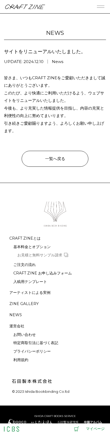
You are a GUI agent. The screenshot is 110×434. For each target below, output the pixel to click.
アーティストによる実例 (29, 292)
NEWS (15, 315)
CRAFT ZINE (25, 7)
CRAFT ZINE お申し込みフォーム (42, 273)
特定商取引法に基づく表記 (35, 343)
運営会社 (16, 326)
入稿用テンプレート (30, 281)
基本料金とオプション (32, 247)
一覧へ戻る (55, 158)
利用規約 (20, 360)
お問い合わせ (24, 334)
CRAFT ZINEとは (25, 238)
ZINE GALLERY (24, 304)
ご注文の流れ (24, 264)
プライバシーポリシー (32, 351)
